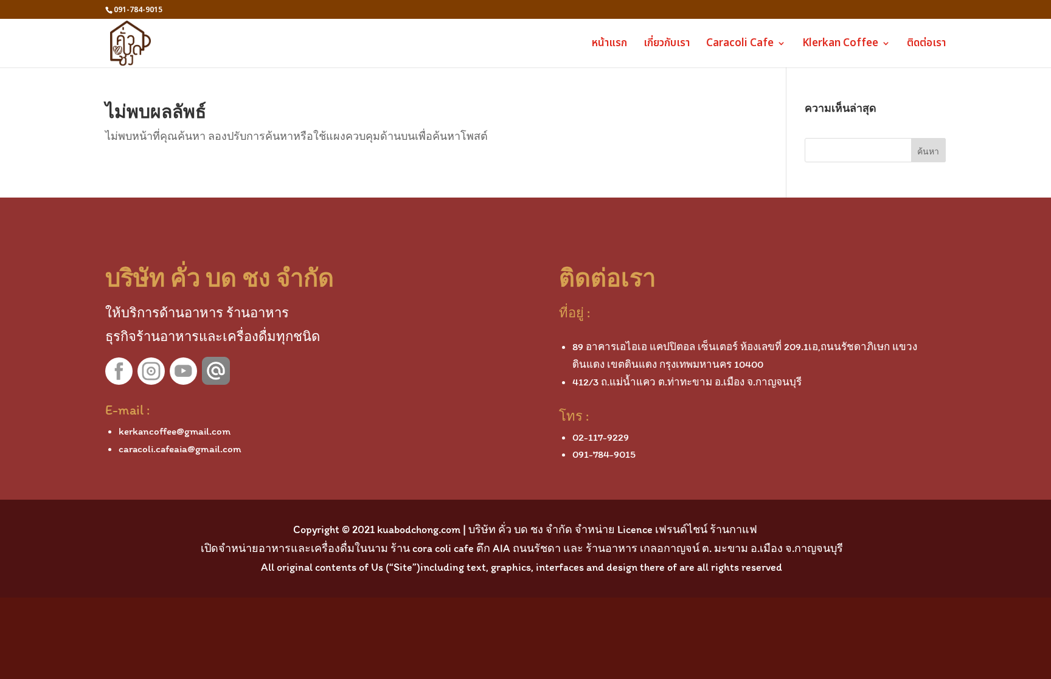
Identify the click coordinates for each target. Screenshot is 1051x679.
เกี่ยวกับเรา (666, 45)
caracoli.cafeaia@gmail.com (180, 449)
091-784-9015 (604, 454)
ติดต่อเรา (926, 45)
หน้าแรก (609, 45)
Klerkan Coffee (840, 45)
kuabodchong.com (418, 529)
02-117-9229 (600, 437)
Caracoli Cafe (740, 45)
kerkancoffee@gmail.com (175, 431)
